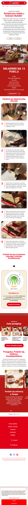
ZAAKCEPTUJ (14, 503)
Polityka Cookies (5, 495)
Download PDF (13, 93)
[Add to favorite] (14, 266)
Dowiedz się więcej (14, 304)
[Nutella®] (14, 3)
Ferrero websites (13, 423)
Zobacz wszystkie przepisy (14, 345)
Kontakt (15, 440)
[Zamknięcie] (26, 489)
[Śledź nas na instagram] (14, 455)
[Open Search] (3, 3)
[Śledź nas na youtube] (17, 455)
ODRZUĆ (14, 500)
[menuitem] (12, 426)
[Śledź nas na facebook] (11, 455)
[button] (18, 424)
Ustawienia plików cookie (14, 497)
